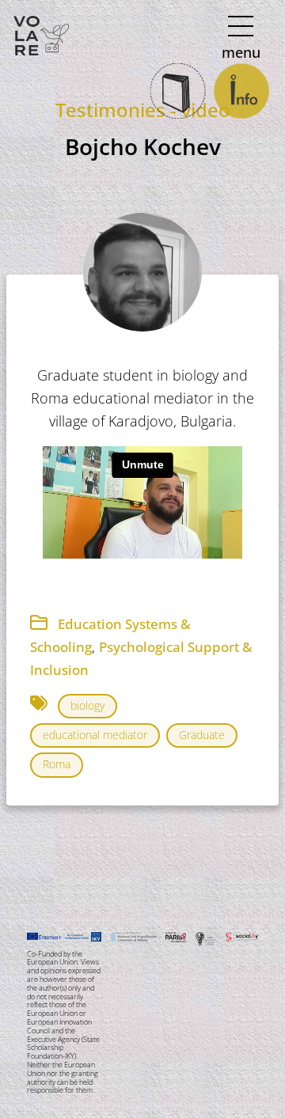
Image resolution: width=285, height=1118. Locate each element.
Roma (56, 763)
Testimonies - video (142, 110)
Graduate (202, 734)
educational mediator (95, 734)
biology (87, 705)
